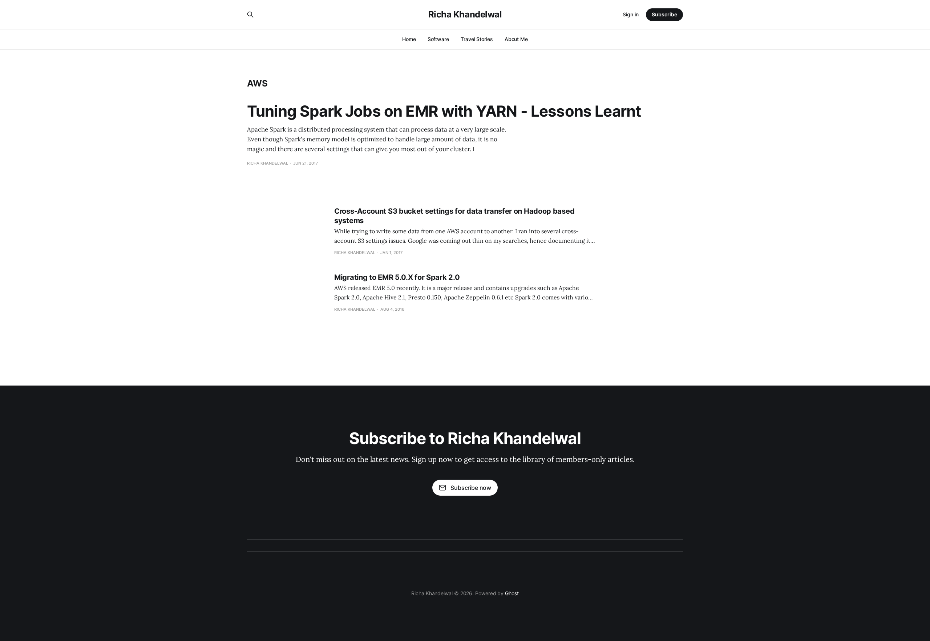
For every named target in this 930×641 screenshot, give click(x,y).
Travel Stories (477, 39)
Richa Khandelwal (465, 14)
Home (409, 39)
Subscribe (664, 14)
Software (438, 39)
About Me (516, 39)
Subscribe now (470, 487)
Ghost (512, 593)
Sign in (631, 14)
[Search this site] (250, 14)
